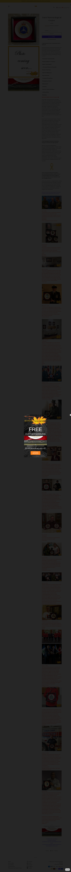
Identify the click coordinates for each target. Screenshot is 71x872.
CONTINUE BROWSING (35, 453)
